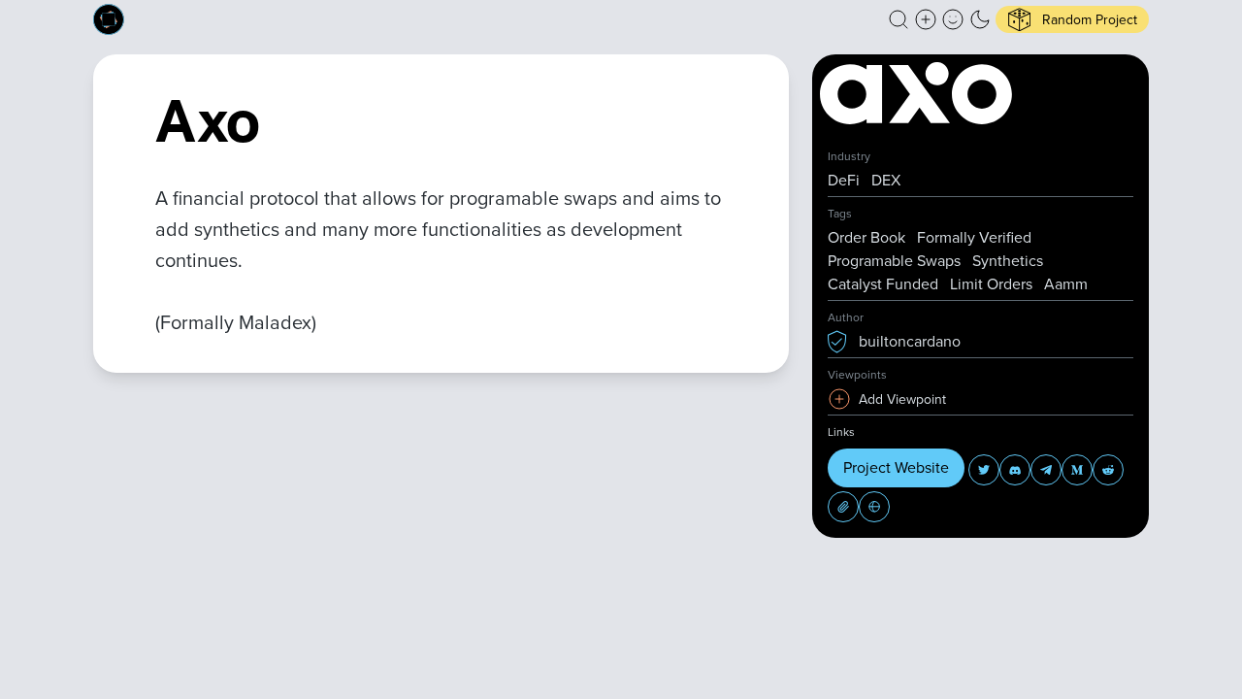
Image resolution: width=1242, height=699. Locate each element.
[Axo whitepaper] (843, 506)
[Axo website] (874, 506)
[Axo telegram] (1046, 469)
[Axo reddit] (1108, 469)
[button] (898, 19)
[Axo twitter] (983, 469)
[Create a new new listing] (925, 19)
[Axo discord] (1014, 469)
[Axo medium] (1077, 469)
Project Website (896, 467)
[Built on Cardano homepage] (108, 19)
